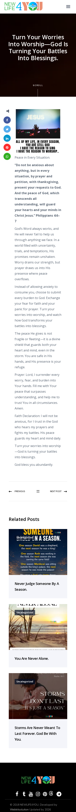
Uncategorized (25, 537)
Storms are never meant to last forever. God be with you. (37, 733)
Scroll (38, 85)
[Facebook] (7, 120)
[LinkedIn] (7, 138)
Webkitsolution (19, 809)
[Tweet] (7, 129)
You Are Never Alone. (32, 658)
